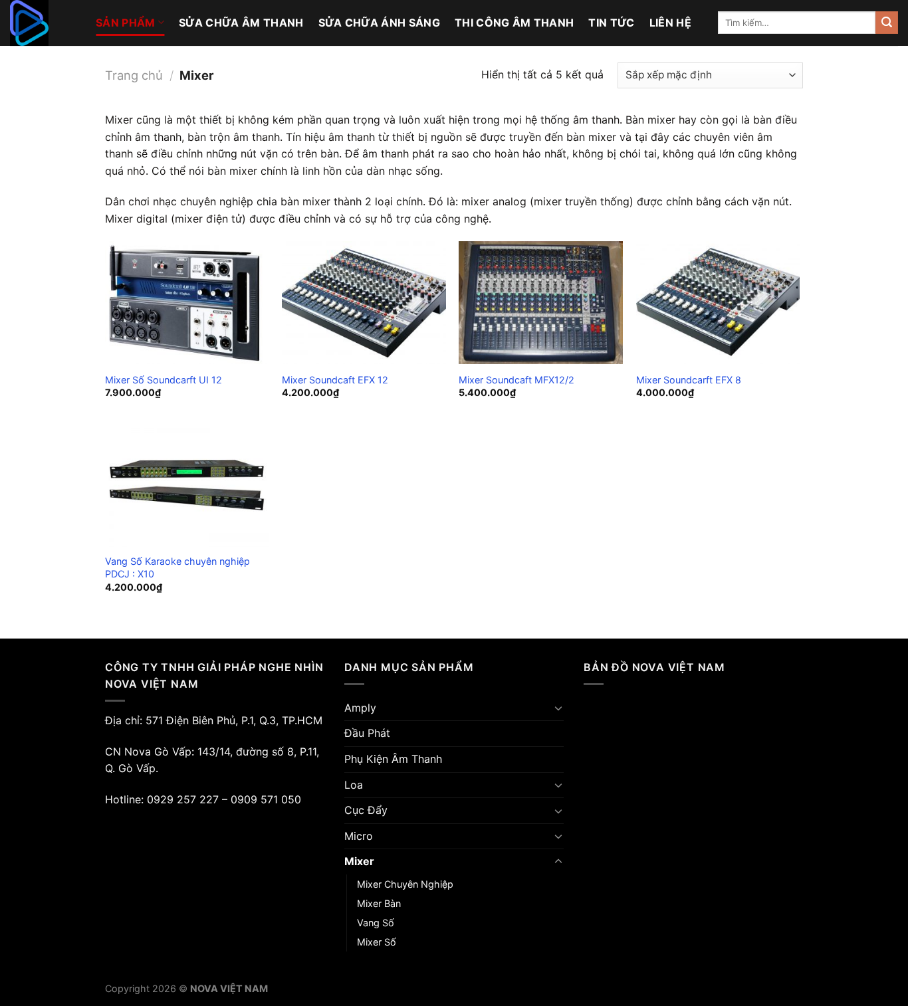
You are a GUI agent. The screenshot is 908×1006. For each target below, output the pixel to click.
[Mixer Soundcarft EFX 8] (718, 302)
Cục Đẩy (366, 810)
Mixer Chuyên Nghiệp (405, 884)
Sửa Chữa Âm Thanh (241, 22)
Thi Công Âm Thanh (514, 22)
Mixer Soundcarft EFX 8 (688, 379)
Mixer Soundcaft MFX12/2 (516, 379)
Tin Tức (611, 22)
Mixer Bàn (379, 903)
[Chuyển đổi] (558, 708)
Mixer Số (376, 942)
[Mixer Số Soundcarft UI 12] (187, 302)
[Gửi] (886, 22)
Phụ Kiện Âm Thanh (393, 758)
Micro (358, 836)
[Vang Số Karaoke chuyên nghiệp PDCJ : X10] (187, 485)
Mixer (359, 861)
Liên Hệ (670, 22)
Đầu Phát (367, 733)
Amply (360, 707)
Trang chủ (134, 75)
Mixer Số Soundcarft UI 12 (163, 379)
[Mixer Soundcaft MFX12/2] (541, 302)
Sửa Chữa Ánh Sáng (379, 22)
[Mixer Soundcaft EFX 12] (364, 302)
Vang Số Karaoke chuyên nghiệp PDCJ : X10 (177, 567)
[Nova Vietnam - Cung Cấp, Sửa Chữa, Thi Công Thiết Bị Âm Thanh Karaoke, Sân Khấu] (43, 23)
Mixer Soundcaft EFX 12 (335, 379)
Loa (353, 784)
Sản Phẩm (126, 22)
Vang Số (375, 922)
